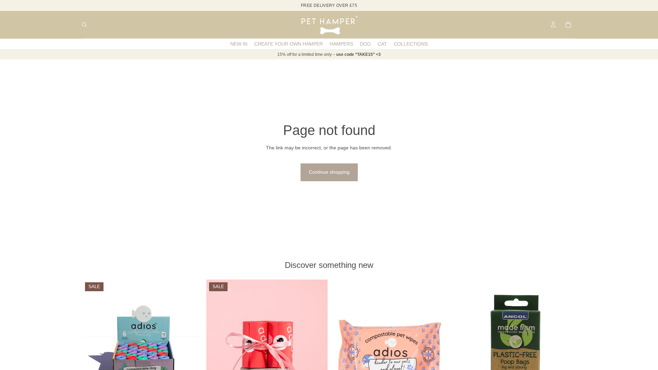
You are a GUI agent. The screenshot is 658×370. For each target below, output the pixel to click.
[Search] (84, 24)
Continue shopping (329, 172)
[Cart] (568, 24)
